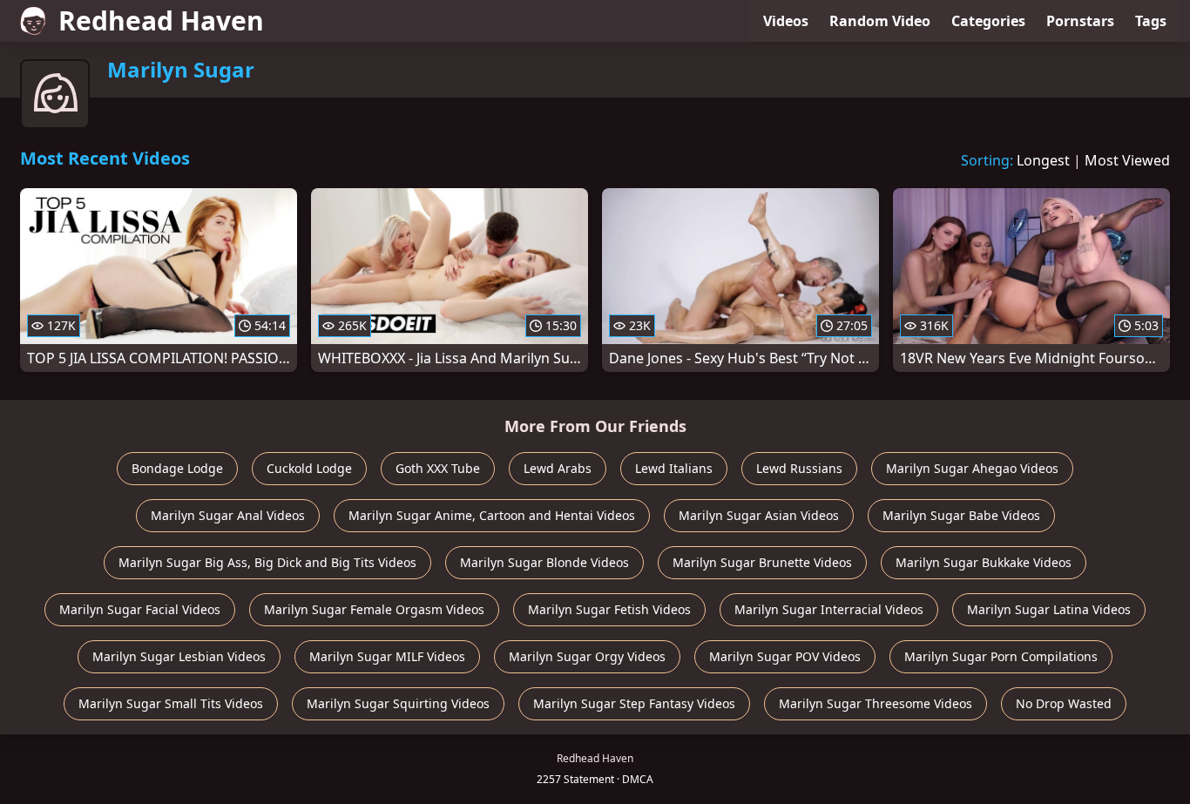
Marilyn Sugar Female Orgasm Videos (374, 609)
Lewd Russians (799, 468)
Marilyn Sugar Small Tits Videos (170, 703)
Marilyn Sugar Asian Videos (759, 515)
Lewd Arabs (558, 468)
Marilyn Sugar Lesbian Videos (179, 656)
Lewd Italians (674, 468)
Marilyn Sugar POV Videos (785, 656)
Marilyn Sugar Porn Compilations (1001, 656)
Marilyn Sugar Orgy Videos (587, 656)
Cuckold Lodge (309, 468)
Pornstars (1080, 20)
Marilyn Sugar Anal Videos (228, 515)
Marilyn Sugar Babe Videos (961, 515)
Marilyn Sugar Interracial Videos (828, 609)
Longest (1043, 160)
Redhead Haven (161, 20)
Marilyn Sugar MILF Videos (387, 656)
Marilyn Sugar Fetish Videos (609, 609)
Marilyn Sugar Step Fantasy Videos (634, 703)
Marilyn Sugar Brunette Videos (762, 562)
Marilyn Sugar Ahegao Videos (972, 468)
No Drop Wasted (1064, 703)
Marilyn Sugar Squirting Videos (398, 703)
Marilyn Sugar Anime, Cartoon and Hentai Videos (491, 515)
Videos (785, 20)
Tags (1150, 20)
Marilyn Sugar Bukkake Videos (984, 562)
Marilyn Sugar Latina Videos (1049, 609)
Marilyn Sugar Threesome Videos (875, 703)
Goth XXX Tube (438, 468)
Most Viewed (1127, 160)
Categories (988, 20)
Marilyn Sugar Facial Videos (139, 609)
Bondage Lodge (177, 468)
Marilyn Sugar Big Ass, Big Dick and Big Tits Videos (267, 562)
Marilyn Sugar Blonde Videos (544, 562)
